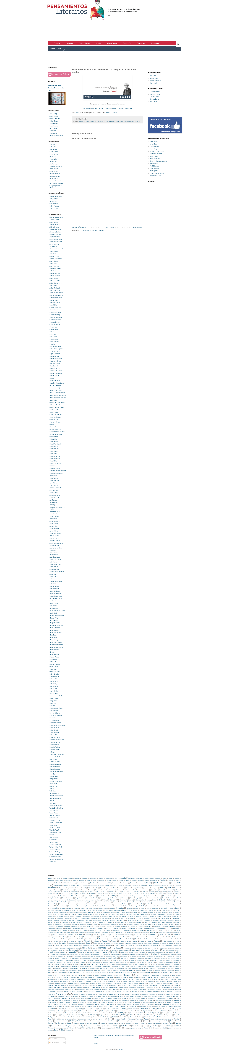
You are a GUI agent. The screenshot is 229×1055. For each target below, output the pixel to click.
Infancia (132, 954)
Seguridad (79, 1008)
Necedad (91, 977)
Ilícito (57, 952)
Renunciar (161, 1002)
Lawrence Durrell (55, 593)
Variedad (110, 1023)
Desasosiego (69, 918)
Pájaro (90, 998)
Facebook (86, 108)
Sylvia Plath (53, 784)
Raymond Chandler (55, 715)
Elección (74, 926)
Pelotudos (114, 985)
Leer (88, 962)
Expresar (94, 937)
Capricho (52, 898)
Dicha (92, 922)
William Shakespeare (56, 854)
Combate (108, 902)
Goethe (51, 424)
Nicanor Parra (54, 657)
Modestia (111, 972)
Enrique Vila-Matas (55, 371)
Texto (94, 1019)
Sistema (80, 1013)
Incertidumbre (54, 954)
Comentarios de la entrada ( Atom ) (92, 230)
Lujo (107, 964)
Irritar (108, 960)
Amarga (117, 883)
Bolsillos (84, 893)
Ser (173, 1009)
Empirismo (132, 926)
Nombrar (170, 977)
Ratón (138, 998)
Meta (108, 970)
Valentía (81, 1023)
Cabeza (177, 893)
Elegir (89, 926)
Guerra (50, 945)
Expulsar (110, 937)
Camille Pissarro (155, 146)
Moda (89, 972)
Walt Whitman (53, 837)
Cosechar (58, 910)
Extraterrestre (152, 937)
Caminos (120, 896)
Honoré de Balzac (55, 463)
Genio (81, 943)
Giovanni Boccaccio (55, 422)
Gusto (64, 945)
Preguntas (61, 994)
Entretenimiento (149, 928)
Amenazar (141, 883)
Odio (137, 979)
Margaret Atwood (54, 623)
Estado (169, 932)
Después (88, 920)
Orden (103, 981)
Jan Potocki (53, 500)
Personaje (51, 989)
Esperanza (119, 932)
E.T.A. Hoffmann (54, 351)
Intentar (140, 958)
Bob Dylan (52, 147)
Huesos (60, 950)
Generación (62, 943)
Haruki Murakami (55, 444)
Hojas (94, 948)
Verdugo (62, 1026)
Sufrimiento (140, 1015)
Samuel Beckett (54, 757)
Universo (51, 1023)
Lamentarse (176, 960)
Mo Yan (51, 652)
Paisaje (57, 983)
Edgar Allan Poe (54, 354)
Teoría (56, 1019)
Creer (124, 910)
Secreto (52, 1009)
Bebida (124, 891)
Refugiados (53, 1002)
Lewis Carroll (53, 603)
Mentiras (64, 970)
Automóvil (171, 890)
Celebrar (151, 898)
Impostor (123, 952)
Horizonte (162, 948)
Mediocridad (103, 968)
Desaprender (59, 918)
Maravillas (151, 966)
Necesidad (100, 977)
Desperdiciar (80, 920)
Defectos (128, 914)
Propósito (121, 996)
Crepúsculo (134, 910)
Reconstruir (107, 1000)
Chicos (86, 900)
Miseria (70, 972)
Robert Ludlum (54, 727)
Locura (80, 964)
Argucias (108, 888)
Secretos (60, 1008)
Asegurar (50, 890)
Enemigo (59, 929)
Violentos (50, 1028)
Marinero (164, 966)
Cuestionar (106, 912)
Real (178, 998)
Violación (162, 1026)
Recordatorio (125, 1000)
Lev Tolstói (52, 601)
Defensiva (153, 914)
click (77, 113)
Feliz (115, 939)
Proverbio (138, 996)
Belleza (136, 892)
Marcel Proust (53, 620)
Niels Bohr (52, 131)
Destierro (112, 920)
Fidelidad (130, 939)
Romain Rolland (54, 747)
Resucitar (119, 1004)
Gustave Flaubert (55, 429)
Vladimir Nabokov (55, 832)
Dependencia (122, 916)
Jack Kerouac (53, 490)
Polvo (112, 991)
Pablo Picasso (54, 206)
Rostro (89, 1006)
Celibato (157, 898)
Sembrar (93, 1008)
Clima (177, 900)
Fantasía (65, 939)
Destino (120, 920)
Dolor (95, 924)
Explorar (70, 937)
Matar (49, 968)
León (143, 962)
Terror (75, 1019)
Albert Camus (53, 222)
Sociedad (120, 1013)
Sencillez (107, 1008)
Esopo (51, 378)
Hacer (108, 945)
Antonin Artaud (54, 271)
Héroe (107, 950)
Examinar (137, 934)
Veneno (143, 1023)
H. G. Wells (53, 439)
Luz (117, 964)
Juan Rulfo (53, 574)
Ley (125, 962)
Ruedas (100, 1006)
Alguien (177, 880)
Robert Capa (154, 78)
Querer (124, 998)
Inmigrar (84, 956)
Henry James (53, 451)
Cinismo (130, 900)
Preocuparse (102, 994)
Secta (67, 1008)
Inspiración (169, 956)
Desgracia (176, 918)
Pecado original (59, 985)
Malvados (98, 966)
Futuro (156, 941)
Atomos (113, 890)
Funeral (149, 941)
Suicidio (161, 1015)
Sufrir (147, 1015)
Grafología (148, 943)
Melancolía (135, 968)
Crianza (151, 910)
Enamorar (148, 926)
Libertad (150, 962)
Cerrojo (63, 900)
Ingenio (179, 954)
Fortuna (79, 941)
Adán (88, 880)
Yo (151, 1028)
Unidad (172, 1021)
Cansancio (151, 896)
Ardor (96, 888)
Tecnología (133, 1017)
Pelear (99, 985)
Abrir (70, 878)
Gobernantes (118, 943)
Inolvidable (124, 956)
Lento (112, 962)
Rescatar (66, 1004)
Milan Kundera (54, 650)
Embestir (101, 926)
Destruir (139, 920)
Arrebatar (121, 888)
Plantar (159, 989)
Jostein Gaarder (54, 541)
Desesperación (165, 918)
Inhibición (52, 956)
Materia (66, 968)
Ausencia (146, 890)
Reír (173, 1004)
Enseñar (116, 928)
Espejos (105, 932)
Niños (150, 977)
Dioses (154, 922)
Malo (91, 966)
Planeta (142, 989)
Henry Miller (53, 454)
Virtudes (72, 1028)
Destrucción (130, 920)
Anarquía (100, 885)
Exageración (128, 934)
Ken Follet (52, 584)
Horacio (52, 466)
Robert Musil (53, 730)
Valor (95, 1023)
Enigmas (100, 928)
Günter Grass (53, 436)
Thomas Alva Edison (56, 135)
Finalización (165, 939)
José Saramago (54, 557)
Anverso (164, 885)
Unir (178, 1021)
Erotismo (64, 930)
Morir (148, 972)
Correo (142, 908)
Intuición (76, 960)
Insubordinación (85, 958)
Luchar (94, 964)
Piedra (115, 989)
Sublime (109, 1015)
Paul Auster (53, 679)
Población (52, 991)
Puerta (71, 998)
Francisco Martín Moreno (57, 397)
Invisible (91, 960)
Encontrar (174, 926)
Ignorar (165, 950)
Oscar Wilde (53, 669)
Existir (161, 935)
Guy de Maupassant (55, 434)
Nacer (137, 975)
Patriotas (165, 983)
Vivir (95, 1028)
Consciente (80, 906)
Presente (112, 994)
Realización (67, 1000)
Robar (60, 1006)
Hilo (56, 948)
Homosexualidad (129, 948)
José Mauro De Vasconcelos (54, 553)
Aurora (139, 890)
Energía (67, 928)
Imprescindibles (133, 952)
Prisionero (153, 994)
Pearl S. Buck (53, 693)
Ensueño (123, 928)
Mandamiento (107, 966)
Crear (73, 910)
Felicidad (100, 939)
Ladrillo (161, 960)
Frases (106, 121)
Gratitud (164, 943)
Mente (170, 968)
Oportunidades (64, 981)
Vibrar (100, 1026)
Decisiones (111, 914)
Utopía (69, 1023)
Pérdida (103, 998)
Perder (56, 987)
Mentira (56, 970)
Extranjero (132, 937)
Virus (78, 1028)
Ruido (106, 1006)
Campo (128, 896)
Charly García (53, 152)
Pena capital (127, 985)
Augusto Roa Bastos (56, 295)
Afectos (94, 880)
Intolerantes (60, 960)
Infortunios (172, 954)
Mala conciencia (65, 966)
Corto (171, 908)
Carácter (95, 898)
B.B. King (52, 144)
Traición (72, 1021)
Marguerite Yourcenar (56, 625)
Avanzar (57, 891)
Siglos (138, 1011)
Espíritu (152, 932)
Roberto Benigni (155, 99)
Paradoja (109, 983)
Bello (144, 891)
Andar (107, 885)
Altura (78, 883)
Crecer (92, 910)
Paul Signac (154, 171)
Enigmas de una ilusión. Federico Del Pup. (56, 88)
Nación (174, 975)
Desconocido (105, 918)
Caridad (88, 898)
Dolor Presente (105, 924)
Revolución (157, 1004)
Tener (49, 1019)
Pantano (93, 983)
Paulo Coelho (53, 691)
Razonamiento (162, 998)
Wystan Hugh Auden (56, 859)
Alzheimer (85, 883)
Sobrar (100, 1013)
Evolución (119, 934)
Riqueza (137, 121)
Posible (149, 991)
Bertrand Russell (84, 121)
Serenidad (61, 1011)
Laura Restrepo (54, 591)
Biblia (169, 891)
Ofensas (145, 979)
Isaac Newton (53, 123)
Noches (163, 977)
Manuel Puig (53, 618)
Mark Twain (53, 635)
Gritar (177, 943)
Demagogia (59, 916)
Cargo (82, 898)
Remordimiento (129, 1002)
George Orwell (54, 412)
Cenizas (170, 898)
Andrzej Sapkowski (55, 259)
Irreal (103, 960)
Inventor (84, 960)
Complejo (151, 902)
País (176, 983)
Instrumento (75, 958)
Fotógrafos (96, 941)
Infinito (155, 954)
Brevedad (113, 893)
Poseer (142, 991)
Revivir (150, 1004)
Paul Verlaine (53, 686)
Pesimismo (89, 989)
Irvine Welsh (53, 476)
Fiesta (141, 939)
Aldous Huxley (54, 227)
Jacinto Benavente (55, 488)
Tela (145, 1017)
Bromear (132, 893)
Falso (166, 937)
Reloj (103, 1002)
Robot (66, 1006)
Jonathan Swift (54, 528)
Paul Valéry (53, 684)
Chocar (98, 900)
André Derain (154, 144)
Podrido (107, 991)
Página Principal (109, 227)
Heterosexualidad (166, 945)
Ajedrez (140, 880)
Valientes (89, 1023)
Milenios (157, 970)
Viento (145, 1026)
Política (119, 991)
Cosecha (50, 910)
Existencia (151, 935)
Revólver (166, 1004)
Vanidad (103, 1023)
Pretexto (127, 994)
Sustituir (83, 1017)
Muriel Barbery (54, 654)
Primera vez (135, 994)
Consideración (108, 906)
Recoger (90, 1000)
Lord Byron (53, 606)
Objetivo (87, 979)
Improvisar (151, 952)
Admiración (59, 880)
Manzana (133, 966)
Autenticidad (162, 890)
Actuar (170, 878)
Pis (130, 989)
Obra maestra (104, 979)
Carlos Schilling (54, 315)
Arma (114, 888)
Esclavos (134, 930)
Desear (139, 918)
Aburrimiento (92, 878)
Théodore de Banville (56, 796)
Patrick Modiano (54, 676)
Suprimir (68, 1017)
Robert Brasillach (55, 723)
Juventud (146, 960)
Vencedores (129, 1023)
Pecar (68, 985)
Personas (69, 989)
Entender (132, 929)
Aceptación (131, 878)
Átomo (177, 1028)
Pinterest (107, 108)
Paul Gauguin (154, 168)
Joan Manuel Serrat (55, 166)
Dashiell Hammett (55, 346)
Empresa (140, 926)
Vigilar (150, 1026)
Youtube (120, 108)
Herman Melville (54, 456)
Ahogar (121, 880)
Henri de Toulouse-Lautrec (158, 161)
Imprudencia (159, 952)
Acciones (116, 878)
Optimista (96, 981)
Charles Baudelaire (55, 317)
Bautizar (111, 891)
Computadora (63, 904)
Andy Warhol (53, 199)
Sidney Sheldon (54, 767)
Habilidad (77, 945)
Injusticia (68, 956)
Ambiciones (125, 883)
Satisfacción (177, 1006)
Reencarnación (160, 1000)
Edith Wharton (54, 356)
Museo (104, 975)
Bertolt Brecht (53, 300)
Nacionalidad (155, 975)
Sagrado (150, 1006)
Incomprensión (74, 954)
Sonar (164, 1013)
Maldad (74, 966)
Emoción (117, 926)
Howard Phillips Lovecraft (57, 471)
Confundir (164, 904)
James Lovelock (54, 495)
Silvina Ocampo (54, 769)
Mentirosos (72, 970)
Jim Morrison (53, 164)
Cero (49, 900)
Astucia (64, 890)
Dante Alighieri (54, 341)
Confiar (141, 904)
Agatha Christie (54, 220)
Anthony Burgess (55, 268)
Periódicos (132, 987)
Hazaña (130, 945)
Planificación (151, 989)
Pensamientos (166, 985)
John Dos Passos (55, 514)
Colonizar (92, 902)
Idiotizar (148, 950)
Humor (96, 950)
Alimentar (50, 883)
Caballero (169, 893)
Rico (178, 1004)
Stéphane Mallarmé (55, 781)
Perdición (65, 987)
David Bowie (53, 154)
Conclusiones (100, 904)
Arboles (90, 888)
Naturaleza (74, 977)
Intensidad (132, 958)
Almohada (72, 883)
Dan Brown (53, 337)
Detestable (163, 920)
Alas (146, 880)
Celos (164, 898)
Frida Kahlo (53, 201)
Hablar (92, 945)
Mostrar (165, 972)
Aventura (65, 891)
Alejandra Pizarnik (55, 229)
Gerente (96, 943)
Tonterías (139, 1019)
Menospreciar (161, 968)
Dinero (138, 922)
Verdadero (54, 1026)
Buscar (152, 894)
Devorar (50, 922)
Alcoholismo (153, 880)
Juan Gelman (53, 567)
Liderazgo (56, 964)
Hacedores (101, 945)
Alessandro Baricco (55, 242)
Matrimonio (74, 968)
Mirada (177, 970)
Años (85, 891)
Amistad (156, 883)
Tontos (152, 1019)
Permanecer (140, 987)
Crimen (157, 910)
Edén (177, 924)
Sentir (153, 1009)
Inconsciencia (95, 954)
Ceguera (143, 898)
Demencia (77, 916)
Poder (79, 991)
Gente (88, 943)
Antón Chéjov (53, 278)
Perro (157, 987)
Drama (136, 924)
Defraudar (177, 914)
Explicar (63, 937)
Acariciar (101, 878)
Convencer (84, 908)
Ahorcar (134, 880)
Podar (73, 991)
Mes (104, 970)
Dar (56, 914)
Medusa (127, 968)
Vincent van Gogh (155, 176)
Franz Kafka (53, 400)
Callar (66, 896)
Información (163, 954)
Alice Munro (53, 246)
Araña (78, 888)
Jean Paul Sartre (54, 511)
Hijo (180, 945)
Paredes (124, 983)
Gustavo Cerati (54, 159)
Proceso (68, 996)
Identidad (135, 950)
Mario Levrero (54, 630)
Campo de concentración (139, 896)
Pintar (125, 989)
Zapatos (157, 1028)
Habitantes (85, 945)
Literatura (112, 121)
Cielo (105, 900)
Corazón (119, 908)
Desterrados (96, 920)
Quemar (116, 998)
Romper (76, 1006)
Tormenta (160, 1019)
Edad (165, 924)
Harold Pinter (53, 441)
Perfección (96, 987)
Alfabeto (170, 880)
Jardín (114, 960)
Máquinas (111, 975)
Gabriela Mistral (54, 405)
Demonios (104, 916)
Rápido (112, 1006)
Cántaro (158, 912)
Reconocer (98, 1000)
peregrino (171, 1028)
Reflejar (168, 1000)
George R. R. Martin (55, 415)
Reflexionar (177, 1000)
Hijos (50, 948)
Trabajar (176, 1019)
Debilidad (80, 914)
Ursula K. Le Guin (55, 820)
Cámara (151, 912)
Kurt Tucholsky (54, 586)
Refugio (61, 1002)
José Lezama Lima (55, 548)
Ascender (176, 888)
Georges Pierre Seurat (157, 151)
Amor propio (57, 885)
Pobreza (66, 991)
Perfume (105, 987)
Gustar (58, 945)
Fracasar (105, 941)
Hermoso (146, 945)
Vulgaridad (132, 1028)
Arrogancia (155, 888)
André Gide (53, 263)
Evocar (112, 934)
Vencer (136, 1023)
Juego (126, 960)
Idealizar (120, 950)
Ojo (150, 979)
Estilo (49, 934)
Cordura (129, 908)
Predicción (50, 994)
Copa (100, 908)
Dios (145, 922)
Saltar (156, 1006)
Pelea (93, 985)
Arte (161, 888)
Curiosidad (144, 912)
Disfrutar (176, 922)
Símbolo (102, 1017)
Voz (126, 1028)
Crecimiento (99, 910)
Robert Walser (54, 732)
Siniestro (60, 1013)
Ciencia (112, 900)
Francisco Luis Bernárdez (57, 395)
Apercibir (177, 885)
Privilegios (169, 994)
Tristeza (138, 1021)
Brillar (120, 893)
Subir (85, 1015)
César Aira (52, 334)
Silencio (164, 1011)
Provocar (146, 996)
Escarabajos (100, 930)
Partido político (133, 983)
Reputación (58, 1004)
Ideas (127, 950)
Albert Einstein (54, 116)
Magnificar (50, 966)
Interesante (148, 958)
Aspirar (58, 890)
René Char (53, 718)
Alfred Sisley (154, 141)
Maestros (176, 964)
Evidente (105, 934)
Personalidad (60, 989)
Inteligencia (112, 958)
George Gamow (54, 118)
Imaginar (81, 952)
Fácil (164, 941)
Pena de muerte (138, 985)
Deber (73, 914)
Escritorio (156, 930)
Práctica (169, 996)
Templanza (177, 1017)
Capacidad (178, 896)
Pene (146, 985)
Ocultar (125, 979)
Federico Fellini (155, 94)
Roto (94, 1006)
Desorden (71, 920)
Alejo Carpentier (54, 237)
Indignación (125, 954)
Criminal (165, 910)
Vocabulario (104, 1028)
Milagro (151, 970)
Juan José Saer (54, 569)
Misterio (76, 972)
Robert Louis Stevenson (57, 725)
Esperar (129, 932)
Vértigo (139, 1028)
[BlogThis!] (80, 119)
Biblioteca (176, 891)
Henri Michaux (54, 449)
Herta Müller (53, 461)
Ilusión (51, 952)
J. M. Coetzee (53, 485)
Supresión (60, 1017)
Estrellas (61, 934)
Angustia (113, 885)
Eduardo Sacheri (54, 363)
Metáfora (115, 970)
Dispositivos (58, 924)
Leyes (137, 962)
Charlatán (79, 900)
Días (159, 924)
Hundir (102, 950)
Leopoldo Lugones (55, 596)
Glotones (109, 943)
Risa (55, 1006)
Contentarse (170, 906)
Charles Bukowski (55, 320)
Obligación (95, 979)
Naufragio (84, 977)
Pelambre (87, 985)
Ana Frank (52, 254)
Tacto (108, 1017)
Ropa (82, 1006)
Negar (124, 977)
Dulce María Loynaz (55, 349)
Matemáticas (58, 968)
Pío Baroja (52, 706)
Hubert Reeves (54, 121)
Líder (136, 964)
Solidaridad (149, 1013)
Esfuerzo (59, 932)
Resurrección (127, 1004)
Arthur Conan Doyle (55, 283)
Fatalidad (81, 939)
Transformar (112, 1021)
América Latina (75, 885)
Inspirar (177, 956)
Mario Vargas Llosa (55, 632)
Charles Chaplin (155, 92)
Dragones (129, 924)
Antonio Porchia (54, 276)
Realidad (51, 1000)
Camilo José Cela (55, 307)
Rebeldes (75, 1000)
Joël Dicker (53, 562)
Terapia (62, 1019)
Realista (59, 1000)
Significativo (156, 1011)
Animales (127, 885)
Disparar (50, 924)
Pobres (60, 991)
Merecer (97, 970)
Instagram (128, 108)
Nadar (51, 977)
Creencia (117, 910)
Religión (96, 1002)
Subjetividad (93, 1015)
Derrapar (138, 916)
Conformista (156, 904)
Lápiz (130, 964)
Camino (112, 896)
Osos (156, 981)
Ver (170, 1023)
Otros (168, 981)
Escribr (149, 930)
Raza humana (152, 998)
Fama (177, 937)
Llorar (68, 964)
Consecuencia (90, 906)
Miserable (62, 972)
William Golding (54, 852)
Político (127, 991)
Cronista (56, 912)
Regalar (68, 1002)
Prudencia (154, 996)
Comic (128, 902)
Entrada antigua (137, 227)
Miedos (138, 970)
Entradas (53, 1039)
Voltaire (51, 835)
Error (71, 930)
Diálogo (82, 924)
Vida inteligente (136, 1026)
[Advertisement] (187, 20)
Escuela (163, 930)
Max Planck (53, 128)
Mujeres (80, 975)
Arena (101, 888)
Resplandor (81, 1004)
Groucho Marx (154, 97)
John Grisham (54, 516)
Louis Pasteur (53, 126)
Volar (111, 1028)
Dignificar (131, 922)
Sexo (97, 1011)
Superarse (169, 1015)
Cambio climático (102, 896)
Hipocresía (62, 948)
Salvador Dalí (53, 208)
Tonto (146, 1019)
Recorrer (133, 1000)
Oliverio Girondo (54, 664)
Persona (175, 987)
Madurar (161, 964)
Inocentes (116, 956)
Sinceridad (52, 1013)
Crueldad (63, 912)
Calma (80, 896)
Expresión (102, 937)
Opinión (179, 979)
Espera (112, 932)
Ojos (155, 979)
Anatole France (54, 256)
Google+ (94, 108)
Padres (50, 983)
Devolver (177, 920)
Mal (56, 966)
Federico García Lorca (56, 383)
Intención (123, 958)
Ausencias (154, 890)
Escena (108, 930)
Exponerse (86, 937)
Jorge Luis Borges (55, 533)
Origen (125, 981)
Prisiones (160, 994)
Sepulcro (167, 1008)
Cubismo (77, 912)
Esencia (178, 931)
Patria (158, 983)
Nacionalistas (165, 975)
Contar (143, 906)
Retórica (144, 1004)
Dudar (148, 924)
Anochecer (135, 885)
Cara (58, 898)
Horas (154, 948)
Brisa (126, 893)
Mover (178, 972)
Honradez (147, 948)
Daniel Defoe (53, 339)
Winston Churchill (55, 857)
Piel (121, 989)
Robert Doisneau (155, 80)
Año (81, 891)
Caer (61, 896)
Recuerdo (150, 1000)
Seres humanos (71, 1011)
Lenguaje (105, 962)
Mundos (97, 975)
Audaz (133, 890)
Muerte (57, 975)
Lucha (88, 964)
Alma (64, 883)
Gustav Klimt (53, 203)
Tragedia (65, 1021)
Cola (66, 902)
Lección (76, 962)
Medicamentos (94, 968)
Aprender (51, 888)
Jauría (120, 960)
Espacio (67, 932)
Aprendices (62, 888)
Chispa (92, 900)
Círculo (170, 912)
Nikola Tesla (53, 133)
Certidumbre (70, 900)
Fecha (93, 939)
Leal (64, 962)
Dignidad (123, 922)
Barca (99, 891)
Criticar (49, 912)
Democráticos (95, 916)
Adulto (74, 880)
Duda (142, 924)
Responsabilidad (100, 1004)
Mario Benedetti (54, 628)
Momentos (119, 972)
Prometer (113, 996)
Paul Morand (53, 681)
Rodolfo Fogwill (54, 742)
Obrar (112, 979)
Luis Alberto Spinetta (56, 183)
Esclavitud (126, 930)
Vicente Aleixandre (55, 822)
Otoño (162, 981)
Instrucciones (65, 958)
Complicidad (159, 902)
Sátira (89, 1017)
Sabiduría (132, 1006)
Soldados (133, 1013)
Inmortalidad (99, 956)
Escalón (91, 930)
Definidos (169, 914)
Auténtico (50, 891)
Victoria (116, 1026)
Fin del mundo (150, 939)
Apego (170, 885)
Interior (156, 958)
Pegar (80, 985)
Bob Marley (53, 149)
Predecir (177, 991)
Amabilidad (93, 883)
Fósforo (170, 941)
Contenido (161, 906)
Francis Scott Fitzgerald (57, 393)
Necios (118, 977)
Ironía (97, 960)
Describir (123, 918)
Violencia (176, 1026)
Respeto (73, 1004)
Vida (123, 1025)
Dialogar (72, 922)
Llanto (62, 964)
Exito (168, 935)
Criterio (177, 910)
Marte (170, 966)
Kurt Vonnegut (54, 589)
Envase (169, 928)
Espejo (98, 932)
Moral (134, 972)
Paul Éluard (53, 689)
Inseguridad (133, 956)
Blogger (120, 1049)
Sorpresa (64, 1015)
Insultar (94, 958)
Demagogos (68, 916)
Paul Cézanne (154, 166)
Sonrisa (177, 1013)
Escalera (84, 930)
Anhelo (120, 885)
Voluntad (118, 1028)
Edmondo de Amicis (55, 359)
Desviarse (155, 920)
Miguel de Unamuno (56, 647)
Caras (63, 898)
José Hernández (54, 545)
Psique (50, 998)
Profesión (83, 996)
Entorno (140, 928)
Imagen (63, 952)
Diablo (57, 922)
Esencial (52, 932)
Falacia (161, 937)
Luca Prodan (53, 178)
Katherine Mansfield (55, 581)
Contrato (62, 908)
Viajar (76, 1026)
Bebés (130, 891)
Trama (87, 1021)
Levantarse (119, 962)
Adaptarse (51, 880)
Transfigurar (102, 1021)
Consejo (99, 906)
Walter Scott (53, 840)
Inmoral (91, 956)
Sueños (130, 1015)
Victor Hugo (53, 825)
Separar (159, 1008)
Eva (100, 934)
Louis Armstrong (54, 176)
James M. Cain (54, 497)
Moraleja (141, 972)
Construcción (118, 906)
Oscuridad (149, 981)
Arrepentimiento (137, 888)
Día (153, 924)
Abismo (58, 878)
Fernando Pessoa (55, 385)
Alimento (57, 883)
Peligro (106, 985)
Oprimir (81, 981)
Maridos (158, 966)
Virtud (64, 1028)
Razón (171, 998)
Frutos (122, 941)
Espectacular (90, 932)
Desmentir (56, 920)
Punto (77, 998)
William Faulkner (54, 849)
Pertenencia (80, 989)
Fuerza (135, 941)
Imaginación (72, 952)
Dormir (121, 924)
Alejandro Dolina (54, 232)
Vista (89, 1028)
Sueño (123, 1015)
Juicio (132, 960)
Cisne (148, 900)
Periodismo (113, 987)
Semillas (100, 1008)
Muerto (66, 975)
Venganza (157, 1023)
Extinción (124, 937)
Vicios (110, 1026)
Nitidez (143, 977)
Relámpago (111, 1002)
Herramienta (154, 945)
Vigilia (156, 1026)
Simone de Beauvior (56, 771)
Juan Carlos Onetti (55, 564)
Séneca (52, 788)
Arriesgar (146, 888)
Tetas (88, 1019)
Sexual (104, 1011)
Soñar (80, 1015)
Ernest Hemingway (55, 373)
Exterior (117, 937)
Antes (150, 885)
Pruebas (161, 996)
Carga (77, 898)
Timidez (117, 1019)
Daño (66, 914)
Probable (176, 994)
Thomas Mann (54, 793)
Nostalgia (50, 979)
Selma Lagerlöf (54, 762)
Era (58, 930)
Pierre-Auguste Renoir (157, 173)
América (65, 885)
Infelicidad (140, 954)
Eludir (95, 926)
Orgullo (118, 981)
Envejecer (176, 928)
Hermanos (138, 945)
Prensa (83, 994)
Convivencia (93, 908)
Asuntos (70, 890)
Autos (177, 890)
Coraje (112, 908)
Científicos (123, 900)
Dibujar (87, 922)
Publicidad (57, 998)
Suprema (52, 1017)
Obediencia (80, 979)
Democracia (86, 916)
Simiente (179, 1011)
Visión (84, 1028)
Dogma (89, 924)
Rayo (143, 998)
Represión (176, 1002)
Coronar (136, 908)
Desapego (51, 918)
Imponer (96, 952)
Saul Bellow (53, 759)
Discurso (169, 922)
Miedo (118, 121)
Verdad (178, 1023)
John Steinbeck (54, 521)
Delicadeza (51, 916)
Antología (157, 885)
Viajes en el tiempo (91, 1026)
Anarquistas (92, 885)
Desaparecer (175, 916)
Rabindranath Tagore (56, 708)
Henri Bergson (54, 446)
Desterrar (105, 920)
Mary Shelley (53, 640)
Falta (172, 937)
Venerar (150, 1023)
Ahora (127, 880)
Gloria (103, 943)
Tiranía (123, 1019)
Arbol (84, 888)
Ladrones (167, 960)
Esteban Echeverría (55, 380)
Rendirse (145, 1002)
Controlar (76, 908)
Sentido (123, 1009)
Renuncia (153, 1002)
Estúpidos (79, 935)
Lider (49, 964)
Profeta (98, 996)
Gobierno (127, 943)
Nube (57, 979)
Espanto (74, 932)
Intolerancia (51, 960)
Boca (77, 893)
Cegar (137, 898)
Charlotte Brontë (54, 324)
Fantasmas (57, 939)
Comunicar (73, 904)
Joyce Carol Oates (55, 559)
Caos (171, 896)
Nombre (177, 977)
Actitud (158, 878)
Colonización (83, 902)
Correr (148, 908)
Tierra (109, 1019)
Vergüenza (69, 1026)
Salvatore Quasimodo (56, 754)
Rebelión (83, 1000)
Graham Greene (54, 427)
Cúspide (50, 914)
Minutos (170, 970)
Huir (66, 950)
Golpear (134, 943)
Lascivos (58, 962)
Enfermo (84, 928)
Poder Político (90, 991)
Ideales (114, 950)
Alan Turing (53, 114)
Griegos (171, 943)
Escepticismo (116, 930)
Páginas (83, 998)
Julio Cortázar (54, 576)
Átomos (50, 1030)
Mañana (84, 968)
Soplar (57, 1015)
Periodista (123, 987)
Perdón (72, 987)
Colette (51, 332)
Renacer (137, 1002)
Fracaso (113, 941)
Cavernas (125, 898)
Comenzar (93, 121)
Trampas (94, 1021)
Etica (94, 934)
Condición (117, 904)
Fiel (136, 939)
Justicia (139, 960)
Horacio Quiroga (54, 468)
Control (69, 908)
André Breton (53, 261)
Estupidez (70, 935)
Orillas (138, 981)
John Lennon (53, 169)
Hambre (123, 945)
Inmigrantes (76, 956)
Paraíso (116, 983)
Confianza (133, 904)
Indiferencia (115, 954)
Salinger (52, 752)
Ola (161, 979)
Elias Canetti (53, 366)
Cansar (158, 896)
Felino (110, 939)
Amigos (148, 883)
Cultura (134, 912)
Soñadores (72, 1015)
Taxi (126, 1017)
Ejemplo (67, 926)
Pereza (79, 987)
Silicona (172, 1011)
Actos (164, 878)
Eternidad (88, 934)
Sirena (73, 1013)
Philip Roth (53, 701)
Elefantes (82, 926)
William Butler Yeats (55, 847)
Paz (171, 983)
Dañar (61, 914)
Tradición (57, 1021)
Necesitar (110, 977)
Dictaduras (109, 922)
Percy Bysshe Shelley (56, 696)
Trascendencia (122, 1021)
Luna (112, 964)
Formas (64, 941)
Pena (120, 985)
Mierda (144, 970)
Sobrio (106, 1013)
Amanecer (101, 883)
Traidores (80, 1021)
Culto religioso (126, 912)
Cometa (122, 902)
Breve (106, 893)
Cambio (93, 896)
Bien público (65, 893)
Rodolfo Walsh (54, 745)
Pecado (50, 985)
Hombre (102, 947)
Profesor (91, 996)
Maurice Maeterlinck (56, 645)
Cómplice (177, 912)
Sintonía (67, 1013)
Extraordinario (141, 937)
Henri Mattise (154, 156)
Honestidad (139, 948)
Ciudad (154, 900)
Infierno (147, 954)
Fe (87, 939)
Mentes (177, 968)
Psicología (176, 996)
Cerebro (176, 898)
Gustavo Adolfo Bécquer (57, 432)
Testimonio (82, 1019)
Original (131, 981)
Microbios (122, 970)
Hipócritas (70, 948)
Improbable (142, 952)
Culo (112, 912)
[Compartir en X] (83, 119)
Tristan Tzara (53, 813)
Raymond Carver (55, 713)
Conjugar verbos (174, 904)
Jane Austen (53, 502)
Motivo (172, 972)
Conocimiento (61, 906)
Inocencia (108, 956)
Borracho (99, 893)
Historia (77, 948)
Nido (137, 977)
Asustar (85, 890)
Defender (136, 914)
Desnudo (63, 920)
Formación (56, 941)
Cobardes (51, 902)
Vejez (116, 1023)
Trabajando (168, 1019)
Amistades (166, 883)
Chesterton (53, 327)
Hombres (116, 948)
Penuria (50, 987)
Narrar (66, 977)
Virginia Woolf (54, 830)
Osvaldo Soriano (54, 671)
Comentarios (54, 1042)
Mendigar (153, 968)
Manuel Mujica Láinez (56, 615)
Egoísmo (60, 926)
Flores (172, 939)
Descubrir (131, 918)
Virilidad (58, 1028)
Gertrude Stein (54, 419)
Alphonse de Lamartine (57, 249)
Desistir (50, 920)
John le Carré (53, 526)
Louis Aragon (53, 608)
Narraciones (59, 977)
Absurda (77, 878)
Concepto (81, 904)
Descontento (114, 918)
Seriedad (82, 1011)
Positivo (155, 991)
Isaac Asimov (53, 478)
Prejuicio (75, 994)
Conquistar (100, 121)
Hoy (49, 950)
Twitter (114, 108)
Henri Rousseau (155, 158)
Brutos (139, 893)
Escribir (141, 931)
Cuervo (98, 912)
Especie (81, 932)
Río (117, 1006)
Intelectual (102, 958)
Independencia (106, 954)
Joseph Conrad (54, 536)
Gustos (70, 945)
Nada (179, 975)
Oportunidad (53, 981)
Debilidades (88, 914)
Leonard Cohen (54, 173)
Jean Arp (52, 505)
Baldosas (92, 891)
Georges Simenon (55, 417)
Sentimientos (144, 1009)
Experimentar (55, 937)
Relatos (89, 1002)
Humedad (83, 950)
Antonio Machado (55, 273)
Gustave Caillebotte (156, 154)
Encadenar (157, 926)
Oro (143, 981)
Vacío (75, 1023)
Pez (110, 989)
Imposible (114, 952)
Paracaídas (101, 983)
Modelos (95, 972)
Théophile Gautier (55, 798)
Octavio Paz (53, 662)
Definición (161, 914)
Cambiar (86, 896)
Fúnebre (177, 941)
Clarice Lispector (54, 329)
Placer (135, 989)
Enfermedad (76, 928)
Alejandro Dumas (55, 234)
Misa (56, 972)
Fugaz (142, 941)
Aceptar (139, 878)
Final (158, 939)
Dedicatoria (120, 914)
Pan (87, 983)
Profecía (75, 996)
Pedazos (74, 985)
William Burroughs (55, 844)
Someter (157, 1013)
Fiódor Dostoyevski (55, 390)
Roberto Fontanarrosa (56, 740)
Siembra (126, 1011)
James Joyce (53, 492)
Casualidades (116, 898)
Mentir (49, 970)
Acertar (146, 878)
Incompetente (64, 954)
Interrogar (163, 958)
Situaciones (92, 1013)
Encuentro (51, 928)
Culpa (117, 912)
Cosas (177, 908)
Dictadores (100, 922)
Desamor (166, 916)
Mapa (139, 966)
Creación (66, 910)
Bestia (164, 891)
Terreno (69, 1019)
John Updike (53, 523)
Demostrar (112, 916)
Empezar (124, 926)
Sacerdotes (142, 1006)
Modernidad (103, 972)
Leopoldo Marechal (55, 598)
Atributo (127, 890)
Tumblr (100, 108)
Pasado (142, 983)
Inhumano (60, 956)
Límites (142, 964)
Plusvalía (178, 989)
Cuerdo (84, 912)
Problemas (61, 996)
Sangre (170, 1006)
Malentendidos (84, 966)
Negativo (131, 977)
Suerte (116, 1015)
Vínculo (146, 1028)
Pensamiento (154, 985)
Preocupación (92, 994)
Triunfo (146, 1021)
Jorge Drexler (53, 171)
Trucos (153, 1021)
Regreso (82, 1002)
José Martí (52, 550)
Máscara (118, 975)
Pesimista (98, 989)
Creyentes (143, 910)
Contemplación (152, 906)
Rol (71, 1006)
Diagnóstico (64, 922)
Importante (105, 952)
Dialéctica (80, 922)
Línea (148, 964)
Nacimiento (146, 975)
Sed (72, 1008)
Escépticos (171, 930)
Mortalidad (157, 972)
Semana (86, 1008)
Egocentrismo (51, 926)
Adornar (67, 880)
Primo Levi (52, 703)
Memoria (144, 968)
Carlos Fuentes (54, 310)
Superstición (177, 1015)
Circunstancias (139, 900)
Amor (178, 882)
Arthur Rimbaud (54, 288)
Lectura (82, 962)
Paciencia (176, 981)
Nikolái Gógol (53, 659)
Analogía (84, 885)
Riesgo (50, 1006)
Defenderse (144, 914)
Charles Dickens (54, 322)
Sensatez (115, 1008)
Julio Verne (53, 579)
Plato (165, 989)
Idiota (142, 950)
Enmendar (108, 928)
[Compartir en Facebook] (85, 119)
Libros (176, 962)
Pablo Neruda (54, 674)
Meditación (120, 968)
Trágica (159, 1021)
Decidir (96, 914)
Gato (54, 943)
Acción (123, 878)
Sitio (86, 1013)
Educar (171, 924)
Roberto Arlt (53, 735)
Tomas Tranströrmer (55, 806)
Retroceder (136, 1004)
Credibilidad (108, 910)
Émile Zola (52, 862)
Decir (102, 914)
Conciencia (89, 904)
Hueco (54, 950)
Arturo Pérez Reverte (56, 293)
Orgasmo (110, 981)
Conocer (50, 906)
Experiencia (177, 935)
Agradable (101, 880)
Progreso (105, 996)
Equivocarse (51, 930)
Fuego (128, 941)
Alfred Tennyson (54, 244)
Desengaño (147, 918)
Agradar (109, 880)
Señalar (119, 1011)
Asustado (78, 890)
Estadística (176, 932)
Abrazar (65, 878)
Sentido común (132, 1008)
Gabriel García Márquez (57, 402)
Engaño (92, 929)
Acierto (152, 878)
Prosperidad (129, 996)
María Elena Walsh (55, 642)
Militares (164, 970)
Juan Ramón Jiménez (56, 571)
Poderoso (99, 991)
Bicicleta (50, 893)
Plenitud (171, 989)
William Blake (53, 842)
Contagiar (135, 906)
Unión (58, 1023)
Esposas (145, 932)
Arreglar (128, 888)
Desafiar (152, 916)
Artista (169, 888)
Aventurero (73, 891)
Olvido (172, 979)
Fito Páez (52, 156)
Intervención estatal (173, 958)
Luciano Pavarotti (55, 181)
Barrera (105, 891)
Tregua (131, 1021)
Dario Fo (52, 344)
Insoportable (159, 956)
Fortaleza (71, 941)
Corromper (155, 908)
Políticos (134, 991)
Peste (105, 989)
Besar (158, 891)
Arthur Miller (53, 285)
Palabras (73, 983)
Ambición (132, 883)
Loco (74, 964)
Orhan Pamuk (53, 667)
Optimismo (88, 981)
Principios (145, 994)
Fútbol (49, 943)
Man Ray (153, 76)
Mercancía (81, 970)
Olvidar (166, 979)
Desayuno (77, 918)
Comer (115, 902)
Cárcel (164, 912)
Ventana (164, 1023)
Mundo (88, 975)
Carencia (70, 898)
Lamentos (50, 962)
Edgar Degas (154, 149)
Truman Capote (54, 815)
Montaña (127, 972)
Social (112, 1013)
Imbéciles (89, 952)
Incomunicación (85, 954)
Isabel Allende (54, 480)
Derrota (145, 916)
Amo (172, 883)
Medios (112, 968)
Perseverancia (166, 987)
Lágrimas (124, 964)
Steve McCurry (154, 83)
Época (56, 1030)
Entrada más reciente (79, 227)
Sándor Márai (53, 786)
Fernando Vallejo (55, 388)
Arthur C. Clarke (54, 280)
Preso (120, 994)
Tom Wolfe (52, 803)
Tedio (140, 1017)
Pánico (96, 998)
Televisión (151, 1017)
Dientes (117, 922)
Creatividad (82, 910)
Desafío (159, 916)
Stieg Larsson (53, 779)
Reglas (75, 1002)
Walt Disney (153, 101)
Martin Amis (53, 637)
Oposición (73, 981)
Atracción (119, 890)
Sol (127, 1013)
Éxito (62, 1030)
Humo (89, 950)
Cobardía (59, 902)
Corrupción (164, 908)
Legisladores (96, 962)
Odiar (132, 979)
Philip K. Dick (53, 698)
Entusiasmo (160, 928)
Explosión (78, 937)
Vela (122, 1023)
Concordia (109, 904)
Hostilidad (177, 948)
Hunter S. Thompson (56, 473)
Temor (159, 1017)
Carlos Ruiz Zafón (55, 312)
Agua (114, 880)
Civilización (162, 900)
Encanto (165, 926)
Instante (50, 958)
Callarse (73, 896)
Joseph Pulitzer (54, 538)
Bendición (151, 891)
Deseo (154, 918)
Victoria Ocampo (54, 827)
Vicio (105, 1026)
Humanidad (73, 950)
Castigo (107, 898)
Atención (97, 890)
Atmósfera (105, 890)
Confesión (125, 904)
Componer (168, 902)
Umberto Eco (53, 818)
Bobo (72, 893)
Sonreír (170, 1013)
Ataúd (91, 890)
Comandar (100, 902)
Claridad (171, 900)
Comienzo (136, 902)
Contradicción (53, 908)
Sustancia (75, 1017)
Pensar (176, 985)
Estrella (55, 934)
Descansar (85, 918)
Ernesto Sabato (54, 376)
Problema (51, 996)
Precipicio (169, 991)
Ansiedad (143, 885)
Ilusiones (178, 950)
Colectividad (73, 902)
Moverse (50, 975)
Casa (101, 898)
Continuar (178, 906)
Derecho (130, 916)
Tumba (166, 1021)
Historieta (86, 948)
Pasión (151, 983)
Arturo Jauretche (54, 290)
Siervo (132, 1011)
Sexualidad (111, 1011)
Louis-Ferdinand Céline (57, 611)
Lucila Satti (53, 613)
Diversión (74, 924)
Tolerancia (131, 1019)
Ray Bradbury (53, 711)
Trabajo (50, 1021)
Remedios (119, 1002)
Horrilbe (169, 948)
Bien (56, 894)
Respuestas (110, 1004)
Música (126, 975)
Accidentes (109, 878)
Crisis (170, 910)
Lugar (101, 964)
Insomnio (150, 956)
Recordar (115, 1000)
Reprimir (50, 1004)
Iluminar (171, 950)
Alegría (162, 880)
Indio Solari (53, 161)
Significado (146, 1011)
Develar (170, 920)
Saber (123, 1006)
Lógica (155, 964)
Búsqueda (161, 893)
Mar (144, 966)
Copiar (106, 908)
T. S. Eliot (52, 791)
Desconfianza (95, 918)
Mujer (72, 975)
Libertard (159, 962)
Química (132, 998)
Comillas (144, 902)
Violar (169, 1026)
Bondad (91, 894)
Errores (77, 930)
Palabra (64, 983)
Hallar (116, 945)
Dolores (113, 924)
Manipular (125, 966)
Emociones (109, 926)
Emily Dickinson (54, 368)
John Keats (53, 519)
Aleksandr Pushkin (55, 239)
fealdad (163, 1028)
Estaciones (162, 932)
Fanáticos (73, 939)
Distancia (66, 924)
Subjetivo (101, 1015)
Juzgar (154, 960)
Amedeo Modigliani (55, 196)
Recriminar (141, 1000)
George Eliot (53, 410)
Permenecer (150, 987)
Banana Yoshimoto (55, 298)
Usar (63, 1023)
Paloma (82, 983)
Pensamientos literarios (127, 121)
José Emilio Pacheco (56, 543)
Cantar (165, 896)
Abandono (51, 878)
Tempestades (167, 1017)
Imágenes (178, 952)
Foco (49, 941)
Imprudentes (169, 952)
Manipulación (116, 966)
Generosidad (73, 943)
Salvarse (163, 1006)
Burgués (145, 893)
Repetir (169, 1002)
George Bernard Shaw (56, 407)
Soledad (140, 1013)
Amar (109, 883)
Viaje (82, 1026)
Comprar (176, 902)
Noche (156, 977)
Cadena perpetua (52, 896)
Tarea (121, 1017)
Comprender (52, 904)
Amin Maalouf (53, 251)
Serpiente (90, 1011)
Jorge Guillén (53, 531)
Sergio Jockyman (55, 764)
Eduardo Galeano (55, 361)
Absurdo (84, 878)
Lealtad (69, 962)
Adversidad (81, 880)
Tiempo (100, 1019)
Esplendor (138, 932)
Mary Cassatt (154, 163)
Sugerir (154, 1015)
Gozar (141, 943)
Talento (114, 1017)
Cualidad (70, 912)
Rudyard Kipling (54, 749)
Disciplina (161, 922)
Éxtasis (68, 1030)
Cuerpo (90, 912)
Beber (118, 891)
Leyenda (131, 962)
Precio (162, 991)
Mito (84, 972)
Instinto (57, 958)
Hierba (175, 945)
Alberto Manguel (54, 224)
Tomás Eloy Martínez (56, 808)
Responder (89, 1004)
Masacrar (177, 966)
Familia (50, 939)
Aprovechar (71, 888)
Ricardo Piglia (54, 720)
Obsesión (118, 979)
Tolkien (51, 801)
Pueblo (64, 998)
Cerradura (55, 900)
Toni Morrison (53, 810)
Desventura (147, 920)
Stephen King (53, 776)
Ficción (122, 939)
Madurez (168, 964)
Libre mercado (168, 962)
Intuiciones (68, 960)
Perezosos (87, 987)
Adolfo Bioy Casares (56, 217)
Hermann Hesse (54, 458)
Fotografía (87, 941)
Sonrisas (50, 1015)
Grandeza (156, 943)
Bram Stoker (53, 305)
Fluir (178, 939)
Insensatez (142, 956)
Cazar (131, 898)
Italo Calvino (53, 483)
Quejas (110, 998)
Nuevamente (64, 979)
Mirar (49, 972)
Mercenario (89, 970)
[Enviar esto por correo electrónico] (77, 119)
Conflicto (147, 904)
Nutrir (72, 979)
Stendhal (52, 774)
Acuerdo (177, 878)
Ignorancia (155, 950)
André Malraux (54, 266)
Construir (127, 906)
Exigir (143, 934)
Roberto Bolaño (54, 737)
